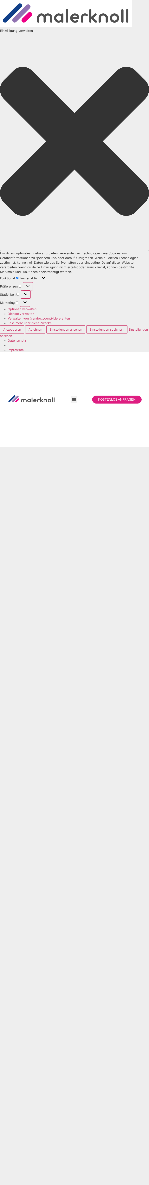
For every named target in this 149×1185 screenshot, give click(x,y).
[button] (74, 142)
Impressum (16, 350)
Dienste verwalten (21, 314)
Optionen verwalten (22, 309)
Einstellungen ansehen (66, 329)
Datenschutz (17, 340)
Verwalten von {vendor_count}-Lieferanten (39, 318)
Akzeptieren (12, 329)
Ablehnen (35, 329)
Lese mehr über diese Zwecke (30, 323)
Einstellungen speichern (107, 329)
